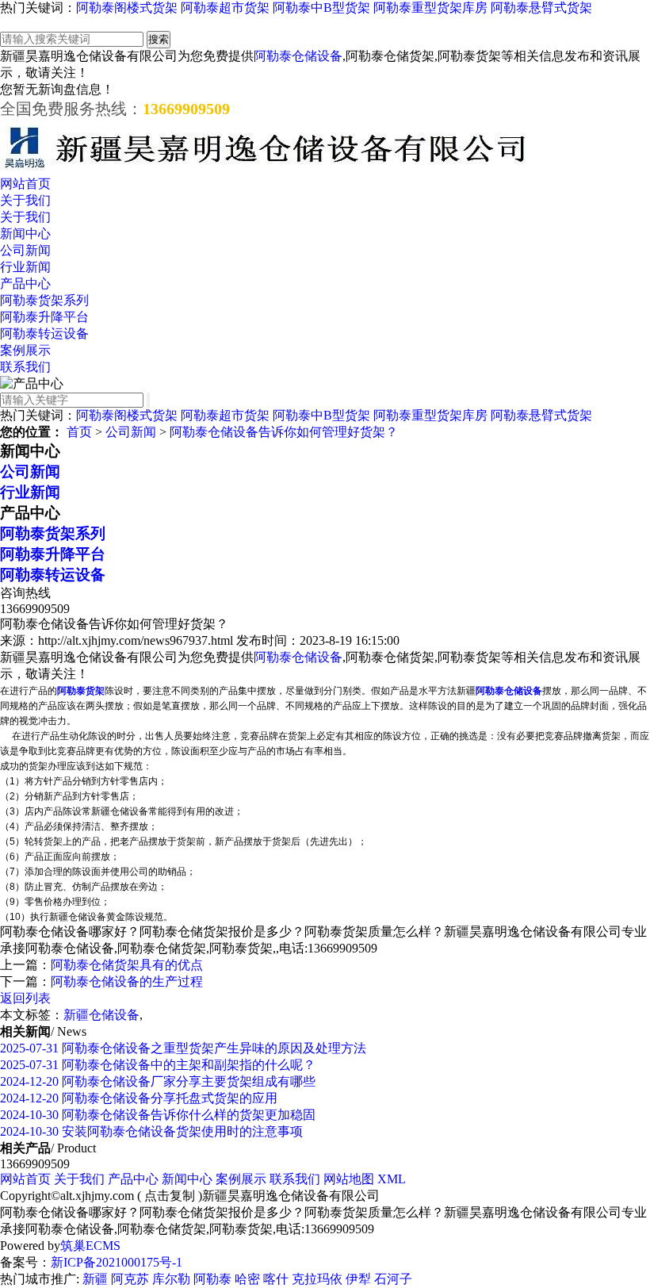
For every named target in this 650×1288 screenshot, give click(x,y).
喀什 (276, 1279)
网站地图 (348, 1179)
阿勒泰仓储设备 (298, 56)
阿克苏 (130, 1279)
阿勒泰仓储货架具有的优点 (127, 965)
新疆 (95, 1279)
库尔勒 (171, 1279)
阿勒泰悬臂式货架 (541, 7)
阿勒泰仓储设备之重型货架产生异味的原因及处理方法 (183, 1048)
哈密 (247, 1279)
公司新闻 (25, 250)
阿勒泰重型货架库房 (430, 7)
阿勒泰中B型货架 (321, 7)
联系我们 (25, 367)
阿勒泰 (212, 1279)
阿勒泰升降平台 (44, 317)
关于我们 (25, 200)
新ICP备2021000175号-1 (116, 1262)
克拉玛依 (317, 1279)
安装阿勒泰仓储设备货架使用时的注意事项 (151, 1131)
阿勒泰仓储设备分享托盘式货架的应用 (138, 1098)
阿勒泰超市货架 (225, 7)
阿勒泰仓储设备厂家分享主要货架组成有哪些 (157, 1081)
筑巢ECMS (90, 1245)
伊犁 (358, 1279)
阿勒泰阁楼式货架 (127, 7)
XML (391, 1179)
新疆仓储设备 (101, 1015)
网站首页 (25, 183)
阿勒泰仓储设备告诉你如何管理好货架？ (284, 432)
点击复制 (169, 1195)
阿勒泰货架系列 (44, 300)
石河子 (393, 1279)
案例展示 (25, 350)
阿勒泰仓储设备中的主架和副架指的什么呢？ (157, 1064)
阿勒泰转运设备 (44, 333)
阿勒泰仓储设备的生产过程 (127, 981)
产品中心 (25, 283)
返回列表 (25, 998)
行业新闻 (25, 267)
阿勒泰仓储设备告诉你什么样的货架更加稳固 (157, 1114)
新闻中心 (25, 233)
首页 (79, 432)
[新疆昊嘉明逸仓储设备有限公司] (265, 168)
